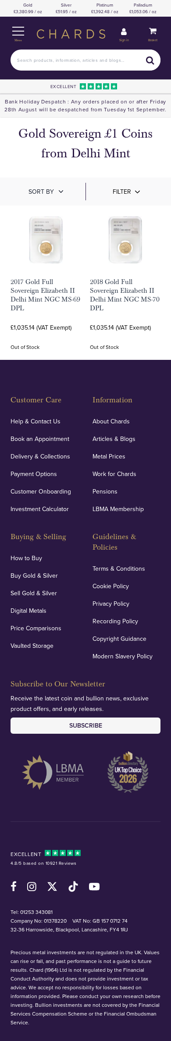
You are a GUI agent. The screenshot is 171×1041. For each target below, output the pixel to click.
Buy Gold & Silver (34, 575)
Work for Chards (114, 473)
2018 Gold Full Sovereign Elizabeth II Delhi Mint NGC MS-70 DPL (125, 295)
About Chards (111, 421)
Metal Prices (109, 456)
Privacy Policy (111, 603)
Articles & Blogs (114, 438)
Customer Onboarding (41, 491)
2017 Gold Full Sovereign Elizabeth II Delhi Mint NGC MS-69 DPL (45, 295)
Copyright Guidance (119, 638)
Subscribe (85, 725)
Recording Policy (115, 621)
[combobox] (85, 60)
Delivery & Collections (40, 456)
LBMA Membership (118, 509)
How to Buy (26, 558)
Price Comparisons (36, 628)
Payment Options (34, 473)
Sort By (41, 191)
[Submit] (149, 60)
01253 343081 (36, 912)
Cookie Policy (111, 586)
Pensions (105, 491)
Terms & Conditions (119, 568)
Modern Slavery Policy (123, 656)
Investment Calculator (40, 509)
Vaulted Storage (32, 645)
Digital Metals (28, 610)
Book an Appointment (40, 438)
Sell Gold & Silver (34, 593)
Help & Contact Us (36, 421)
